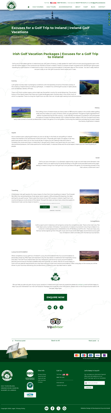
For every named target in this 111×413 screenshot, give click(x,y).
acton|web (106, 408)
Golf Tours (51, 7)
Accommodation (65, 7)
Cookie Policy (52, 210)
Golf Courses (38, 7)
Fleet (86, 7)
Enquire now (55, 297)
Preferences (66, 207)
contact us (81, 284)
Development (96, 408)
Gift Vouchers (42, 380)
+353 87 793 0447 (61, 385)
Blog (93, 7)
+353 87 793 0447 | (81, 3)
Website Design (86, 408)
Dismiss (55, 207)
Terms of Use (42, 378)
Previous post (19, 341)
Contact (101, 7)
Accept (45, 207)
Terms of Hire (42, 376)
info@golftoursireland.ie (98, 3)
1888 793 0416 (61, 3)
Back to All (55, 341)
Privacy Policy (58, 210)
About (77, 7)
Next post (93, 341)
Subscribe (89, 387)
